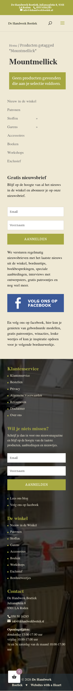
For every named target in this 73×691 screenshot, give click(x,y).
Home (13, 45)
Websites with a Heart (46, 684)
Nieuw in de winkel (21, 101)
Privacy (15, 388)
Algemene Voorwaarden (26, 395)
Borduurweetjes (20, 578)
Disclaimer (17, 408)
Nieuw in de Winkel (23, 525)
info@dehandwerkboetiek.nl (28, 621)
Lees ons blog (19, 498)
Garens (12, 126)
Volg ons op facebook (24, 504)
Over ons (16, 415)
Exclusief (14, 160)
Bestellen (16, 382)
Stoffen (12, 118)
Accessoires (16, 135)
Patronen (13, 109)
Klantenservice (20, 375)
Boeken (12, 143)
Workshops (15, 152)
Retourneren (18, 402)
